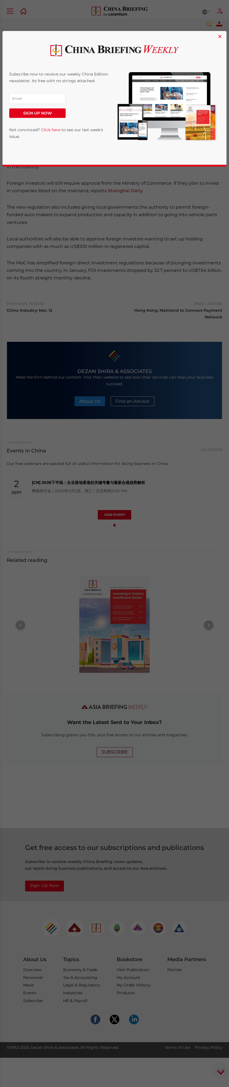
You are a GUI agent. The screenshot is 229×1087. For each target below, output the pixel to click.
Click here (50, 130)
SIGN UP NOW (37, 113)
